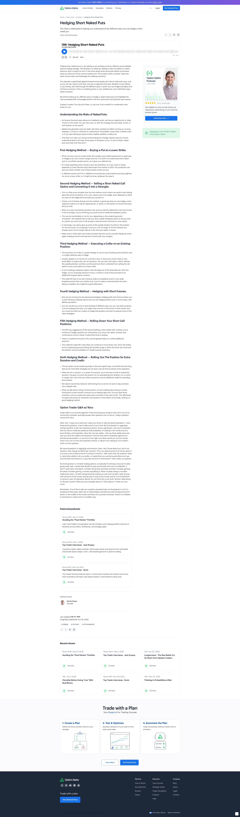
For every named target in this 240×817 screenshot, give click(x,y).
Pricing (118, 8)
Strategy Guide (158, 787)
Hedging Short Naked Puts (93, 17)
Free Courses (158, 783)
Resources (70, 17)
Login (157, 8)
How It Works (88, 8)
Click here (154, 131)
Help (154, 799)
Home (62, 17)
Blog (175, 783)
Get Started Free (171, 8)
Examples (100, 8)
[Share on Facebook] (174, 34)
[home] (69, 8)
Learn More (110, 762)
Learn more (157, 2)
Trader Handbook (159, 791)
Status (137, 795)
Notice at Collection (174, 812)
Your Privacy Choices (158, 812)
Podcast (79, 17)
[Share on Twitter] (170, 34)
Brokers (109, 8)
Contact (176, 795)
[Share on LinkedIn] (178, 34)
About (175, 787)
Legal (175, 791)
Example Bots (140, 787)
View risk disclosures (68, 35)
